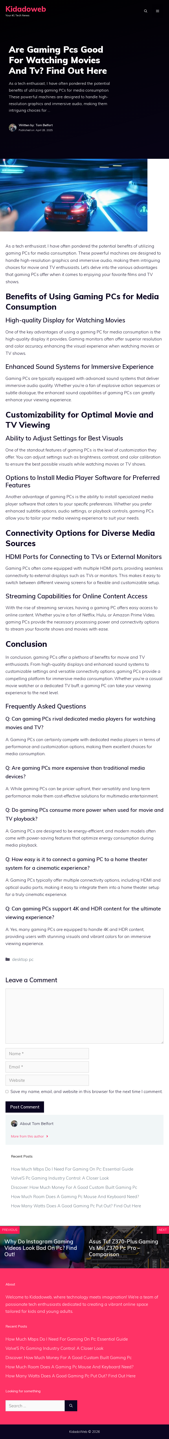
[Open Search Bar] (146, 11)
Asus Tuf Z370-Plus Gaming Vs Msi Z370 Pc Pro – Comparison (123, 1248)
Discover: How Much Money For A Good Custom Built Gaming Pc (74, 1187)
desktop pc (22, 959)
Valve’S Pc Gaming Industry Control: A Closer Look (60, 1178)
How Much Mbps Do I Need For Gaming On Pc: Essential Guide (72, 1169)
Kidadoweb (26, 9)
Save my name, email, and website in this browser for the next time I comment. (86, 1091)
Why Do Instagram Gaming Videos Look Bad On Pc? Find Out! (40, 1248)
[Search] (71, 1405)
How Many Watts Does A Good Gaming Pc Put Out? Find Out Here (76, 1205)
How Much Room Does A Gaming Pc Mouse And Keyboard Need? (75, 1196)
